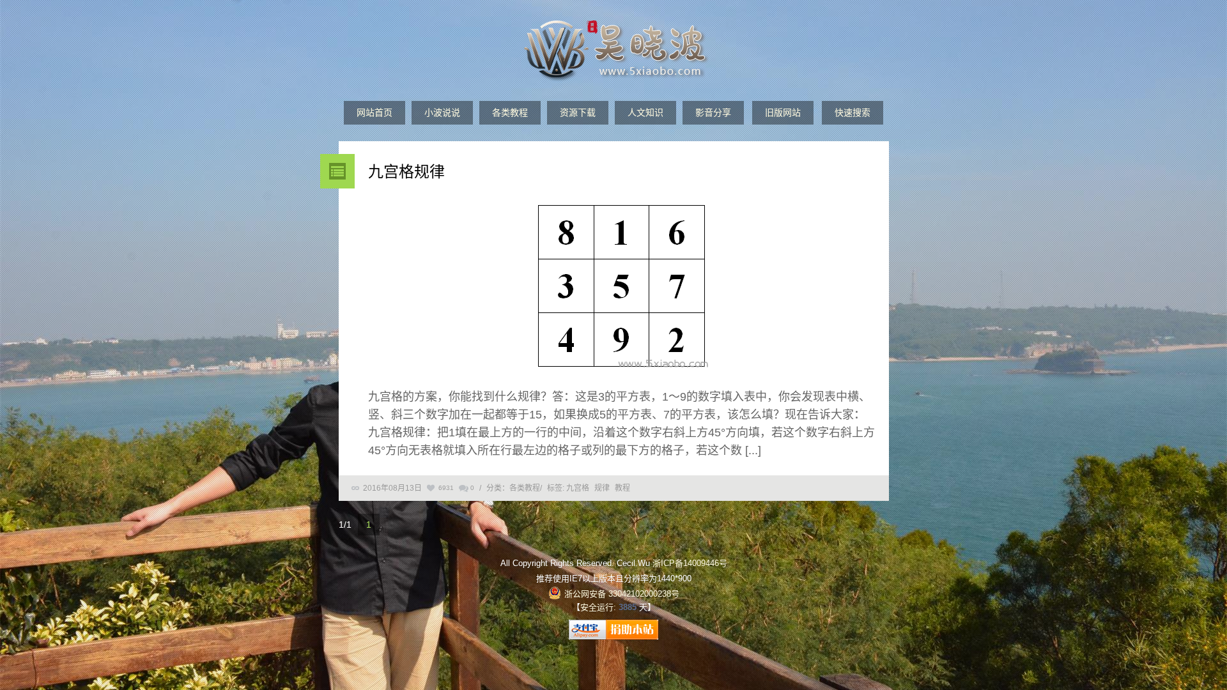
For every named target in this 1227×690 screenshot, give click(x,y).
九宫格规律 (406, 171)
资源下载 (578, 112)
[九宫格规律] (621, 288)
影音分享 (713, 112)
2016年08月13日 (392, 488)
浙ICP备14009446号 (689, 563)
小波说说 (442, 112)
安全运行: (598, 607)
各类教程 (510, 112)
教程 (622, 488)
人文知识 (645, 112)
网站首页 (374, 112)
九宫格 (577, 488)
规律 (602, 488)
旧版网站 (783, 112)
